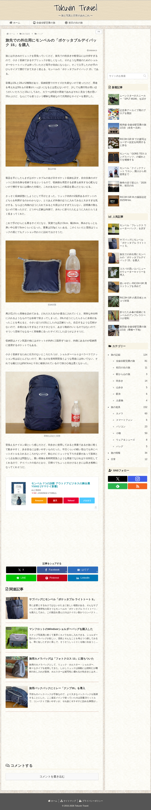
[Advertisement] (52, 536)
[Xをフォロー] (117, 479)
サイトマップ (69, 801)
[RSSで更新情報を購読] (137, 486)
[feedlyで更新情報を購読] (117, 486)
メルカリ (87, 500)
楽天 (55, 500)
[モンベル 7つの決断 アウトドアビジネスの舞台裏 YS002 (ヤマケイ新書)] (18, 493)
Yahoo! (71, 500)
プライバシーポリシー (92, 801)
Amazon (39, 500)
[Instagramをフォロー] (137, 479)
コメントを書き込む (52, 776)
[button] (144, 76)
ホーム (53, 801)
